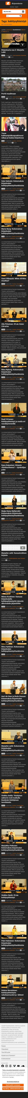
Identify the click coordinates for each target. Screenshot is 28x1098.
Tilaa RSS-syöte (5, 1052)
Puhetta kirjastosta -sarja (14, 558)
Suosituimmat (17, 29)
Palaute (3, 1046)
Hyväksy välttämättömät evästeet (13, 1088)
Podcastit (22, 558)
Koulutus (14, 141)
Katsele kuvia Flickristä (7, 1055)
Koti (2, 24)
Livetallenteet (12, 190)
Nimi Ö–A (6, 31)
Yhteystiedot (4, 1049)
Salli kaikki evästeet (13, 1085)
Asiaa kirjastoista (16, 55)
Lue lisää (11, 1077)
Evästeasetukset (13, 1081)
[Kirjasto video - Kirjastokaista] (8, 3)
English (16, 7)
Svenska (12, 7)
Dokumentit (23, 96)
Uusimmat (9, 29)
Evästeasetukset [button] (5, 1058)
